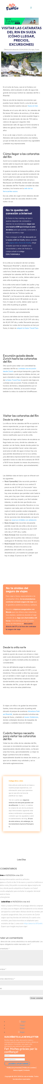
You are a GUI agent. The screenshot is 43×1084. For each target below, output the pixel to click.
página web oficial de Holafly (20, 243)
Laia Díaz (5, 901)
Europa (31, 50)
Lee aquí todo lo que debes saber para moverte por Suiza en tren (21, 339)
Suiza (37, 50)
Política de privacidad (14, 1067)
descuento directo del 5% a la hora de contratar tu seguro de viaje (21, 626)
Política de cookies (29, 1067)
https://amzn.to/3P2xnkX (33, 923)
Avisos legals (17, 1070)
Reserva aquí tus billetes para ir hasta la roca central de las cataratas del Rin (21, 570)
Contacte (27, 1070)
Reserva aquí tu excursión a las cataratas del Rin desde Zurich (21, 401)
